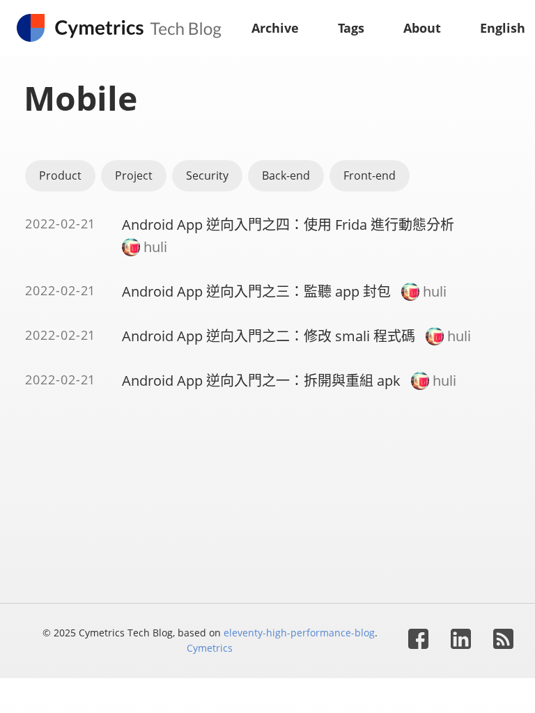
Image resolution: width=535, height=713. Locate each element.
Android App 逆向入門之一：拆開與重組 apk (261, 380)
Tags (351, 27)
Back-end (286, 175)
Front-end (369, 175)
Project (134, 175)
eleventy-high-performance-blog (299, 632)
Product (60, 175)
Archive (275, 27)
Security (207, 175)
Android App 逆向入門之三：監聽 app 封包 (256, 291)
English (502, 27)
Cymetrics (210, 648)
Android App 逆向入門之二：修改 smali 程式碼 (268, 336)
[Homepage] (126, 28)
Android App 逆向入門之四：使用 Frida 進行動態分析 (288, 224)
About (422, 27)
